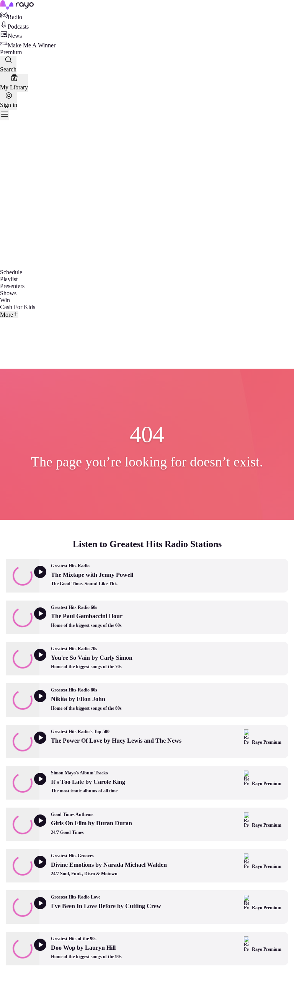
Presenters (12, 286)
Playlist (9, 279)
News (15, 35)
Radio (15, 17)
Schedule (11, 272)
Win (5, 300)
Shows (8, 293)
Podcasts (18, 26)
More (6, 314)
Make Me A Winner (32, 45)
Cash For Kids (17, 307)
